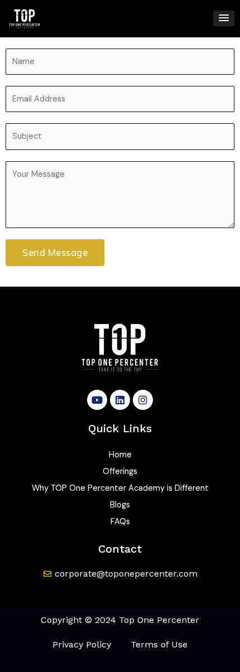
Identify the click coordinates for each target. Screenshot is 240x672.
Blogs (120, 505)
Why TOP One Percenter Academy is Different (120, 488)
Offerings (120, 471)
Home (120, 454)
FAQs (120, 521)
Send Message (55, 252)
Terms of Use (159, 644)
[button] (223, 18)
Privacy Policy (81, 644)
